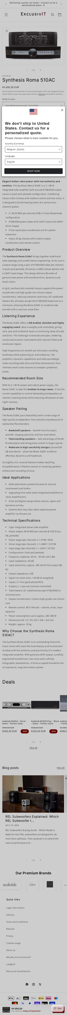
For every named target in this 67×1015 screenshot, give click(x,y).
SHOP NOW (33, 171)
